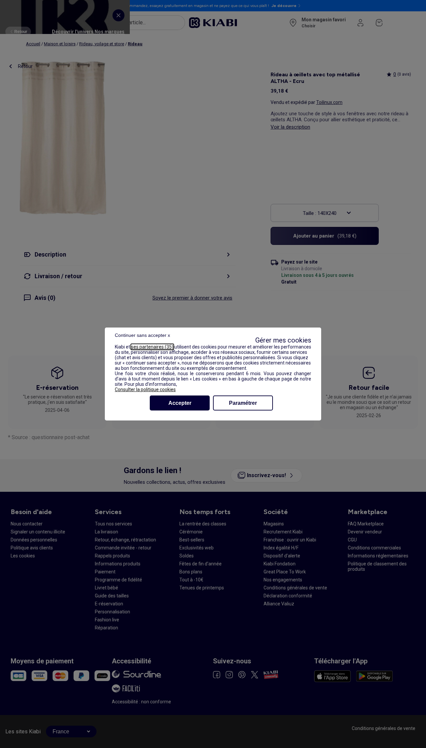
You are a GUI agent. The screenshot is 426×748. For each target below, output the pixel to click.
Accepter (179, 403)
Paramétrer (243, 403)
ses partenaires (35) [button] (152, 347)
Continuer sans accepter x (142, 335)
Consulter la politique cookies (145, 389)
